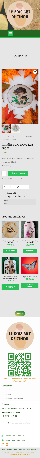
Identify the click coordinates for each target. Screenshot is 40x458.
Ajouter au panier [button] (10, 287)
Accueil (4, 137)
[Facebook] (3, 444)
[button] (10, 33)
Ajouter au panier (18, 173)
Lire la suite (10, 251)
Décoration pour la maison (17, 137)
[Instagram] (7, 444)
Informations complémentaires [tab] (15, 187)
